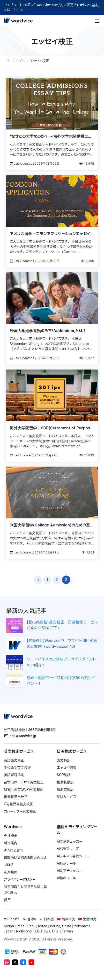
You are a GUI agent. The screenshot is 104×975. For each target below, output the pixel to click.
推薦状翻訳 (65, 782)
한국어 (31, 919)
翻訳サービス (66, 797)
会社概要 (10, 836)
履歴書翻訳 (65, 789)
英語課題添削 (14, 775)
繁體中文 (90, 919)
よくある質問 (13, 850)
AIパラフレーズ (68, 849)
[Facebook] (23, 962)
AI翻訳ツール (66, 863)
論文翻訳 (63, 760)
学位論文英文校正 (17, 767)
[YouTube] (31, 962)
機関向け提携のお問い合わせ (25, 857)
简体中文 (68, 919)
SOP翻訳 (64, 775)
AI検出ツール (66, 878)
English (14, 919)
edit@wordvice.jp (23, 736)
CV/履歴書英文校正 (18, 804)
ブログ (8, 865)
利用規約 (10, 872)
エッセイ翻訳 (66, 767)
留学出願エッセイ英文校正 (24, 782)
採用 (7, 900)
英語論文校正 (14, 760)
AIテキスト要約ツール (73, 856)
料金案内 (10, 843)
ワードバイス (15, 61)
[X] (15, 962)
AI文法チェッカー (69, 841)
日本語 (49, 919)
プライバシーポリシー (19, 879)
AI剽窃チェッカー (69, 871)
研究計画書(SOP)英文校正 (23, 789)
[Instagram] (7, 962)
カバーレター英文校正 (20, 811)
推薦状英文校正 (16, 797)
